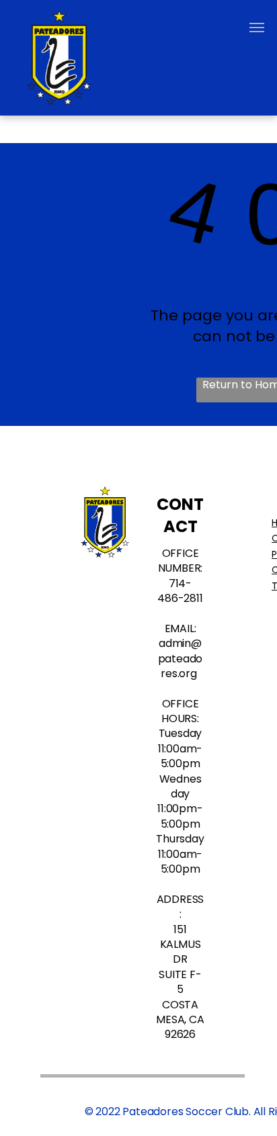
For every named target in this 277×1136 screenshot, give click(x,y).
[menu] (256, 27)
